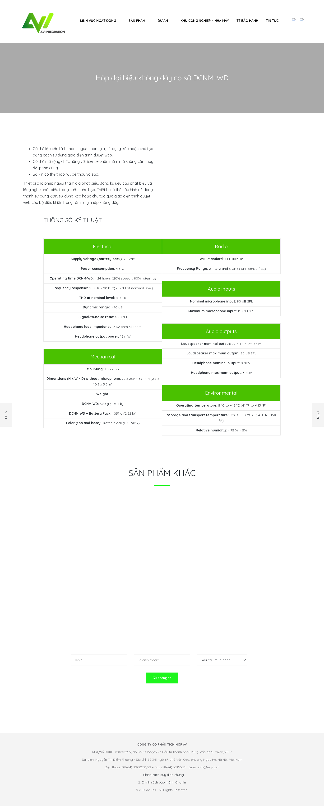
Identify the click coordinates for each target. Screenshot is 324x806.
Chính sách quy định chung (163, 775)
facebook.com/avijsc (179, 618)
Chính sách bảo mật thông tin (164, 782)
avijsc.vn (175, 607)
